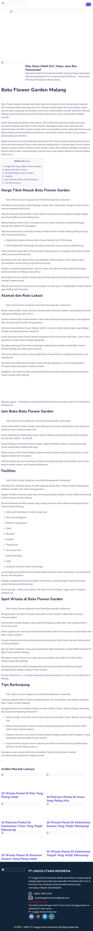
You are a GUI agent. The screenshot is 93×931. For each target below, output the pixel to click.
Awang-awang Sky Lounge (38, 675)
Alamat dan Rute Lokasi (15, 169)
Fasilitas (8, 176)
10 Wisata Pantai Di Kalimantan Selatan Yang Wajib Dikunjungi (68, 824)
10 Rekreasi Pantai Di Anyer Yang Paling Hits (65, 798)
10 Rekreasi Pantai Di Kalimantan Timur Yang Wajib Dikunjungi (21, 826)
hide (27, 161)
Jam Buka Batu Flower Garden (18, 173)
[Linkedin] (45, 917)
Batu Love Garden (28, 589)
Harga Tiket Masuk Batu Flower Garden (22, 166)
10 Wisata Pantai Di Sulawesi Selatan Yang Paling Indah (21, 857)
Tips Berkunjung (11, 183)
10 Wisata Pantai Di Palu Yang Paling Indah (22, 795)
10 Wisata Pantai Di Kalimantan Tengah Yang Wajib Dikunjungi (68, 853)
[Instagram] (38, 917)
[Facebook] (31, 917)
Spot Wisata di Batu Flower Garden (20, 179)
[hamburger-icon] (88, 4)
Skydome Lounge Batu (31, 401)
